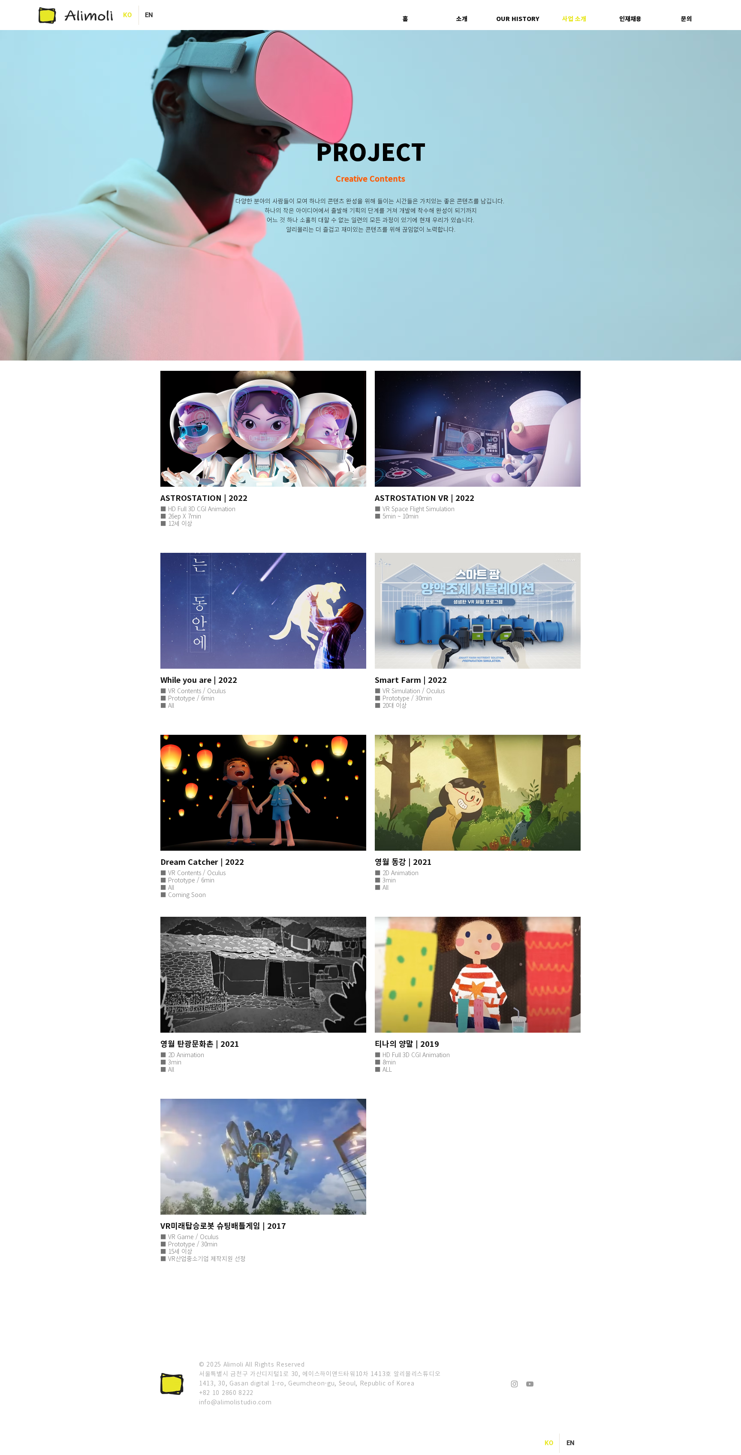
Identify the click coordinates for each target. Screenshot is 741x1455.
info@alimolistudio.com (235, 1401)
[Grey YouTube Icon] (529, 1383)
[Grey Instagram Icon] (514, 1383)
